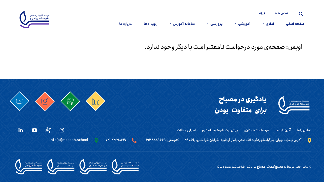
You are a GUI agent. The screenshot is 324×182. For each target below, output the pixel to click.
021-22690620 (116, 140)
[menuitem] (295, 25)
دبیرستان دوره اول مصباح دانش (28, 166)
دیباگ (220, 167)
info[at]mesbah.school (69, 140)
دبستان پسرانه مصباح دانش (60, 166)
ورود (262, 13)
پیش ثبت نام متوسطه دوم (220, 130)
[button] (301, 14)
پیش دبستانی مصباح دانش (93, 166)
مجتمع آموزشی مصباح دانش (125, 166)
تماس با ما (281, 13)
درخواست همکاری (256, 130)
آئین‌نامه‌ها (283, 130)
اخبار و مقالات (186, 130)
